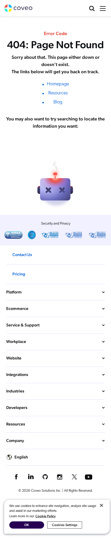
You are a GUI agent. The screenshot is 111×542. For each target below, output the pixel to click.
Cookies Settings (64, 525)
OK (26, 525)
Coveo (18, 8)
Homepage (58, 84)
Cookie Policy (45, 516)
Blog (57, 102)
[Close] (101, 505)
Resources (58, 93)
